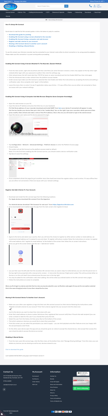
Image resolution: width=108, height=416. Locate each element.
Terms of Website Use (56, 401)
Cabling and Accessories (36, 12)
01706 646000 (7, 381)
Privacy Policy (54, 395)
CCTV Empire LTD (13, 411)
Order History (36, 381)
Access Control (10, 12)
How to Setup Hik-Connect (55, 19)
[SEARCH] (66, 6)
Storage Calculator (20, 1)
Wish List (34, 384)
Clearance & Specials (58, 12)
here (60, 108)
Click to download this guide (14, 349)
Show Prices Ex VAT (97, 1)
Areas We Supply (54, 381)
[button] (97, 6)
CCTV (48, 12)
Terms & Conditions (55, 398)
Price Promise (54, 387)
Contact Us (53, 376)
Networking (78, 12)
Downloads (87, 12)
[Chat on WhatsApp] (81, 388)
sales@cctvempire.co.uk (10, 384)
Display (70, 12)
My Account (35, 376)
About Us (52, 390)
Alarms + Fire (21, 12)
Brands (8, 16)
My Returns (35, 379)
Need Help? (8, 1)
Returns (52, 392)
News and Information (56, 384)
